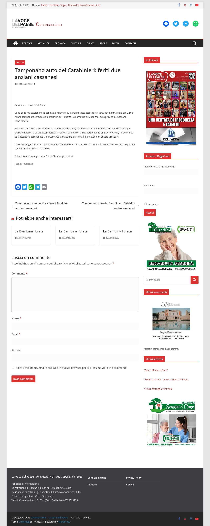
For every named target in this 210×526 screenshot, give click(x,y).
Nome (16, 318)
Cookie (130, 484)
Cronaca (60, 43)
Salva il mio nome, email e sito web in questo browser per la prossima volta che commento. (71, 368)
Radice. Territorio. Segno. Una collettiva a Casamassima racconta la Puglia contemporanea (70, 6)
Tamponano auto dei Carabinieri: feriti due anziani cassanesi (41, 206)
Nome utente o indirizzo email (160, 166)
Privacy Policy (134, 477)
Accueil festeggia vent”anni (158, 388)
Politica (27, 43)
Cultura (76, 43)
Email (15, 334)
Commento (19, 273)
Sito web (16, 350)
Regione (20, 62)
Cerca (194, 280)
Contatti (130, 43)
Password (149, 185)
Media (115, 43)
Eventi (90, 43)
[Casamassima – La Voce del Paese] (15, 43)
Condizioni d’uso (97, 477)
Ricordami (152, 204)
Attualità (43, 43)
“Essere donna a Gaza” (156, 370)
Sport (103, 43)
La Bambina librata (29, 231)
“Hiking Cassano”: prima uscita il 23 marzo (166, 379)
